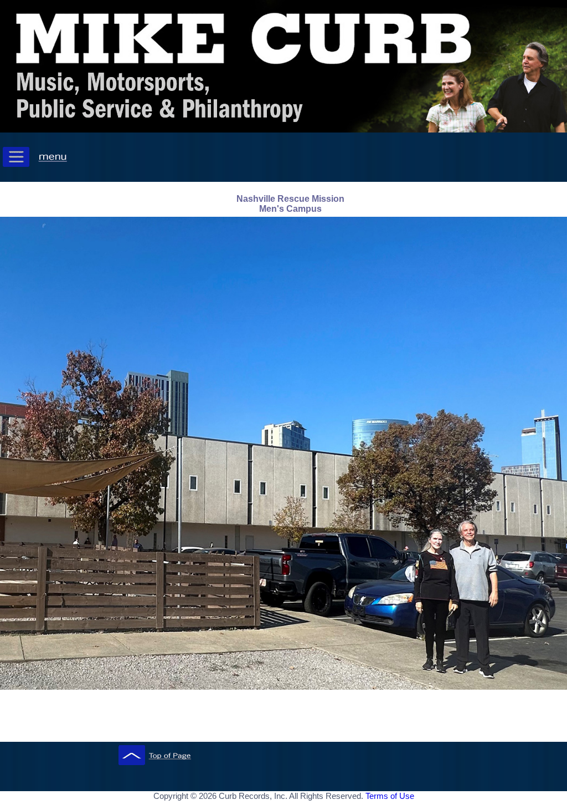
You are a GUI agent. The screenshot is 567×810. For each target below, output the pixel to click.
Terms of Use (389, 796)
